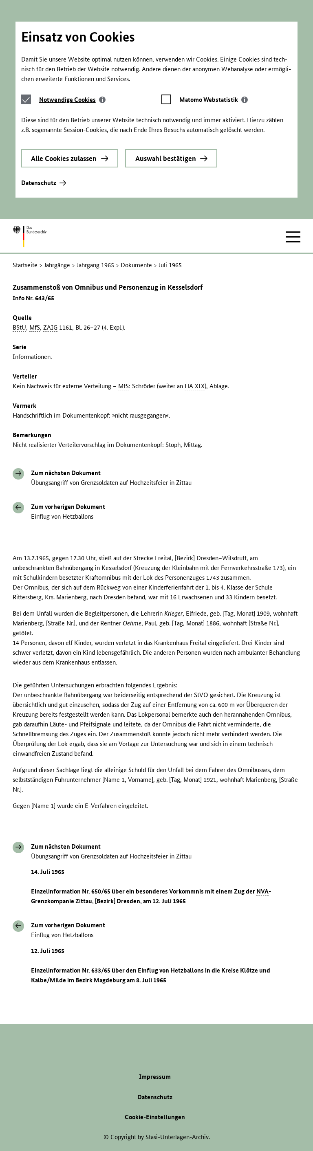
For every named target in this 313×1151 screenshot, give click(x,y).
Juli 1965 (170, 265)
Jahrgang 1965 (95, 265)
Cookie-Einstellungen (155, 1117)
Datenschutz (38, 183)
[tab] (72, 100)
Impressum (155, 1077)
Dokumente (136, 265)
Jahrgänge (57, 265)
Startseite (25, 265)
